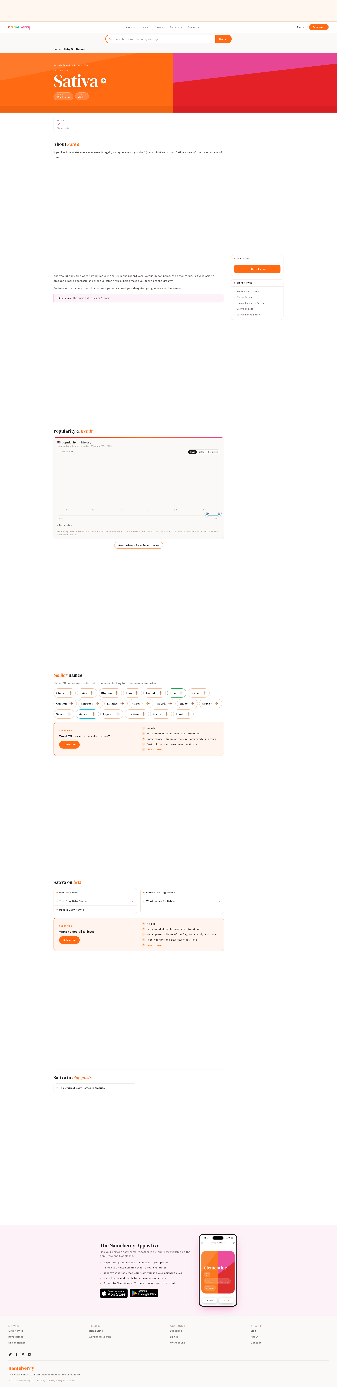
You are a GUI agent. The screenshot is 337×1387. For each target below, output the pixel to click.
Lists (143, 27)
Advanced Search (100, 1336)
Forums (174, 27)
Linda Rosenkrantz (67, 65)
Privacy (41, 1380)
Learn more (154, 749)
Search (223, 39)
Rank (192, 452)
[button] (257, 269)
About (255, 1336)
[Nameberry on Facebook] (16, 1354)
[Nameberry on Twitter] (10, 1354)
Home (57, 49)
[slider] (207, 515)
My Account (177, 1342)
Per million (213, 452)
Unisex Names (16, 1342)
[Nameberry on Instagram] (29, 1354)
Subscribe (319, 27)
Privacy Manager (56, 1380)
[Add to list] (103, 80)
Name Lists (96, 1330)
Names (128, 27)
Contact (256, 1342)
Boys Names (15, 1336)
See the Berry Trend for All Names (138, 545)
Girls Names (15, 1330)
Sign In (300, 27)
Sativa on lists (245, 308)
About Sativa (244, 297)
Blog (253, 1330)
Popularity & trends (248, 291)
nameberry (21, 1368)
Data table (65, 525)
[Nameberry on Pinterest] (23, 1354)
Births (201, 452)
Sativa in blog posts (248, 314)
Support (72, 1380)
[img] (138, 484)
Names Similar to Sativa (250, 303)
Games (191, 27)
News (158, 27)
